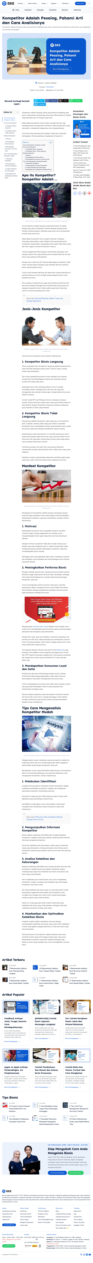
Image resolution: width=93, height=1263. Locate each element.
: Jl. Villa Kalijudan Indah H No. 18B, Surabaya (63, 1237)
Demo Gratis (80, 3)
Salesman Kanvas (25, 1214)
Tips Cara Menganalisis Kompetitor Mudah (11, 155)
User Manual (60, 1222)
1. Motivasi (8, 139)
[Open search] (89, 3)
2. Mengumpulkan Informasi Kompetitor (11, 165)
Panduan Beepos (61, 1220)
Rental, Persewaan (44, 1222)
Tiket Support (78, 1220)
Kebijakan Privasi (79, 1225)
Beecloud (60, 650)
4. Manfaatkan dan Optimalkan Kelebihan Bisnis (11, 176)
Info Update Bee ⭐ (62, 1228)
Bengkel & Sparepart (26, 1222)
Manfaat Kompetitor (9, 136)
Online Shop (24, 1225)
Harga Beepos (6, 1217)
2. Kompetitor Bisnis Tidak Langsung (10, 132)
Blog (57, 1211)
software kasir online (41, 626)
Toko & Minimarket (26, 1217)
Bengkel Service (43, 1214)
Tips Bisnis (50, 87)
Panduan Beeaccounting (63, 1214)
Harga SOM (6, 1220)
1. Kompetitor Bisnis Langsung (10, 127)
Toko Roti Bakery (43, 1211)
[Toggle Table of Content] (50, 142)
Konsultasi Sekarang (57, 1173)
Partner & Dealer (79, 1222)
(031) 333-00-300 (39, 1238)
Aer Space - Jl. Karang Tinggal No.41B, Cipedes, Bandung (67, 1239)
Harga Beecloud (7, 1214)
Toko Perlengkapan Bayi (45, 1220)
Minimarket (41, 1217)
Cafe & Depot (24, 1220)
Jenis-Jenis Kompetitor (10, 123)
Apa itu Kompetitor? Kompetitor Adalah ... (10, 119)
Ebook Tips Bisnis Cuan (63, 1225)
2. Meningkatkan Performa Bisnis (9, 143)
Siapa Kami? (77, 1211)
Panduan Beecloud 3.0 (63, 1217)
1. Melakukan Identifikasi (9, 160)
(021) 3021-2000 (29, 1237)
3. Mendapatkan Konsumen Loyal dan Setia (11, 149)
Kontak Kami (78, 1217)
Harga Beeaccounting (9, 1211)
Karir (75, 1214)
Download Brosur (9, 1225)
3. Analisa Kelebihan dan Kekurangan (11, 170)
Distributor (23, 1211)
